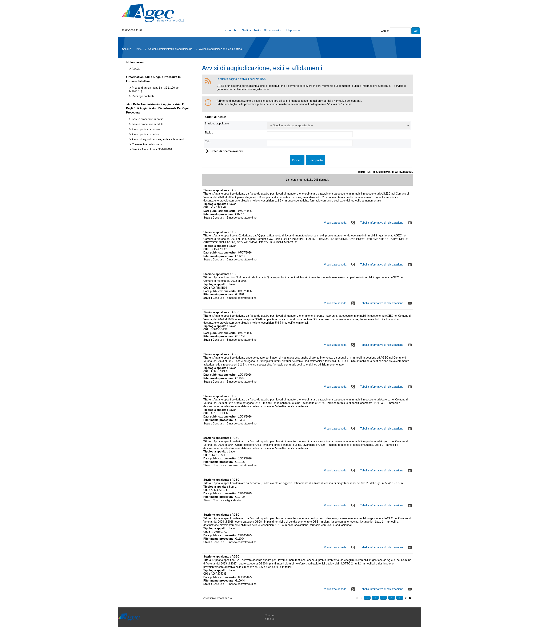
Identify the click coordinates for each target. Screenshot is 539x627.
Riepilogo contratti (142, 96)
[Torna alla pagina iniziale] (153, 13)
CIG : (208, 141)
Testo (257, 30)
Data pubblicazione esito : (220, 210)
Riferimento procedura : (219, 214)
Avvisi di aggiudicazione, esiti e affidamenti (157, 139)
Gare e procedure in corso (147, 119)
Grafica (246, 30)
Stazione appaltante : (218, 123)
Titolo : (209, 132)
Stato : (208, 217)
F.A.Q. (135, 68)
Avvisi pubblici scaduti (145, 134)
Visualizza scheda (335, 222)
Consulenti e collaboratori (147, 144)
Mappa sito (293, 30)
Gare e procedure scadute (147, 124)
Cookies (270, 615)
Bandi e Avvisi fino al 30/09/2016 (151, 149)
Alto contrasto (271, 30)
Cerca (384, 30)
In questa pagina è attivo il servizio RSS (241, 78)
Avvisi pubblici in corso (145, 129)
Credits (269, 618)
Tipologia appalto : (216, 203)
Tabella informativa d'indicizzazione (381, 222)
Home (138, 49)
